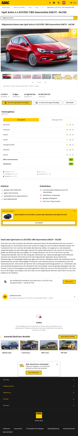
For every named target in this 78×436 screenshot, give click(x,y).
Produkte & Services (8, 386)
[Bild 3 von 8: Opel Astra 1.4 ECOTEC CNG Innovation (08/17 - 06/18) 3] (26, 76)
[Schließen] (57, 364)
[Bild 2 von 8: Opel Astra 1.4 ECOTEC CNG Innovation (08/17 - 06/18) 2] (16, 76)
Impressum (6, 428)
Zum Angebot (39, 223)
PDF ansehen (69, 282)
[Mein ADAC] (54, 3)
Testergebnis (21, 120)
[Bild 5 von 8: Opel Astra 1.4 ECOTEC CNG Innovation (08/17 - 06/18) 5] (46, 76)
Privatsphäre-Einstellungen (35, 428)
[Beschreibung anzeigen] (73, 124)
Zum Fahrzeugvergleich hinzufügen (18, 102)
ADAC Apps (6, 379)
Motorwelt (6, 405)
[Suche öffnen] (50, 2)
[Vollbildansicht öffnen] (74, 31)
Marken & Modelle (19, 7)
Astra (37, 7)
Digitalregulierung (53, 428)
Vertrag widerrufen (69, 428)
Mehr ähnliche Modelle (68, 336)
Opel (30, 7)
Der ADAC (5, 399)
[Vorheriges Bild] (33, 82)
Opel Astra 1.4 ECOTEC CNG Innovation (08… (61, 7)
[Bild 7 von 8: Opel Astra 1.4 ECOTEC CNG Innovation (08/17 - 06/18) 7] (66, 76)
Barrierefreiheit (8, 432)
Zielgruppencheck (56, 120)
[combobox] (37, 3)
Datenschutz (18, 428)
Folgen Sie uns (7, 392)
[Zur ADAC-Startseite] (5, 2)
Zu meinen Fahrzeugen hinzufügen (49, 102)
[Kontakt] (58, 3)
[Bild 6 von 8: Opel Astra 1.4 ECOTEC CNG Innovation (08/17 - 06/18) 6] (56, 76)
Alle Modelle (70, 102)
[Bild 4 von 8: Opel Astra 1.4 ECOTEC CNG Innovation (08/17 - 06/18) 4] (36, 76)
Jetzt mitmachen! (33, 372)
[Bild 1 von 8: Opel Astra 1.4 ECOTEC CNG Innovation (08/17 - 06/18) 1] (7, 76)
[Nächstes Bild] (45, 82)
